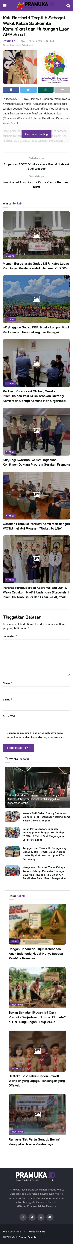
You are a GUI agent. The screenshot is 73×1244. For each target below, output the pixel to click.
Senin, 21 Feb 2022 (31, 41)
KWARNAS (9, 41)
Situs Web (9, 716)
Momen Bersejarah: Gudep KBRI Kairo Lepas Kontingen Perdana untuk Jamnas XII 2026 (36, 265)
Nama (7, 683)
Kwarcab (17, 1004)
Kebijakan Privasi (12, 1231)
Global (50, 41)
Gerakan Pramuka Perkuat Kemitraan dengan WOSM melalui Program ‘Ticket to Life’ (36, 525)
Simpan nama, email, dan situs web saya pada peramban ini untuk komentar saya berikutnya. (35, 735)
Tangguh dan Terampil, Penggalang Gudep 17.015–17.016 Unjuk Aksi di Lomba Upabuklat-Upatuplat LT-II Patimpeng (44, 853)
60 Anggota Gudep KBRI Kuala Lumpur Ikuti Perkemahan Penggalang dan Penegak (36, 329)
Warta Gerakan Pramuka (24, 1236)
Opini (15, 941)
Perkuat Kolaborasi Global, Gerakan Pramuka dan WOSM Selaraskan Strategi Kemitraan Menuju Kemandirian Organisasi (34, 396)
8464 (24, 45)
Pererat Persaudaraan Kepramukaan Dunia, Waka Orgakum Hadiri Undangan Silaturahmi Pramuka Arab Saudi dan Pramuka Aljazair (36, 592)
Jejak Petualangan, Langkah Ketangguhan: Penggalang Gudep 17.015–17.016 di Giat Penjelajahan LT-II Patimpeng (43, 834)
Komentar (10, 636)
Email (8, 699)
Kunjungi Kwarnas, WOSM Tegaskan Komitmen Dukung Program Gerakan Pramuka (36, 462)
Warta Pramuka (37, 1231)
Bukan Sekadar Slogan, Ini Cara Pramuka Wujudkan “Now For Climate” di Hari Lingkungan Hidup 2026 (37, 1017)
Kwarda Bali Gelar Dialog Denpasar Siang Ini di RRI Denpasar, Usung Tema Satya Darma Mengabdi (46, 816)
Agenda (16, 1068)
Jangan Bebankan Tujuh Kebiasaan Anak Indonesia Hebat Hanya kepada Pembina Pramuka (36, 953)
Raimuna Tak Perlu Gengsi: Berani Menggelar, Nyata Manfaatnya (34, 1141)
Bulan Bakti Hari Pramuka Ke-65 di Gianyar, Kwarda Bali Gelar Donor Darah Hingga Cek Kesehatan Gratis (33, 799)
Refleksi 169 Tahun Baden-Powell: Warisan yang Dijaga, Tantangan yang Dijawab (37, 1080)
